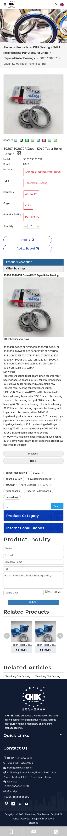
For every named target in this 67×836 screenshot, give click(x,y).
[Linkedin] (13, 804)
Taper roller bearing (16, 472)
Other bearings (15, 268)
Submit (33, 602)
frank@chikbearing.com (20, 767)
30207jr (10, 484)
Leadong (49, 818)
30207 (37, 472)
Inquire (25, 239)
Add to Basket (26, 248)
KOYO (45, 484)
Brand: (6, 164)
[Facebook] (6, 804)
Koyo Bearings (28, 484)
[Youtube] (27, 804)
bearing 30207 (14, 479)
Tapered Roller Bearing (38, 491)
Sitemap (33, 822)
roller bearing (13, 491)
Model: (6, 159)
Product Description (19, 262)
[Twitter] (20, 804)
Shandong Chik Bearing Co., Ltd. (18, 676)
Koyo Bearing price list (40, 479)
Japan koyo (12, 497)
